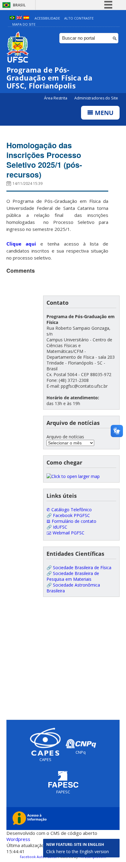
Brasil (19, 5)
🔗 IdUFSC (56, 527)
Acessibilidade (47, 18)
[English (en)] (19, 18)
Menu (103, 113)
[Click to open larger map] (73, 476)
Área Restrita (56, 98)
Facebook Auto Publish (38, 856)
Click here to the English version (77, 851)
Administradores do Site (96, 98)
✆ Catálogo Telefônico (69, 509)
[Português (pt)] (12, 18)
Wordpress (18, 839)
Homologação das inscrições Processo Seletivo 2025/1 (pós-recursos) (44, 160)
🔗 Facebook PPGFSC (68, 515)
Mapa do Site (23, 24)
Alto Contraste (79, 18)
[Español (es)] (26, 18)
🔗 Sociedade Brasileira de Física (78, 567)
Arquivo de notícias (65, 437)
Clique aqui (21, 244)
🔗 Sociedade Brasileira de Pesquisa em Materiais (72, 576)
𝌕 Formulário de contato (71, 521)
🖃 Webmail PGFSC (65, 533)
